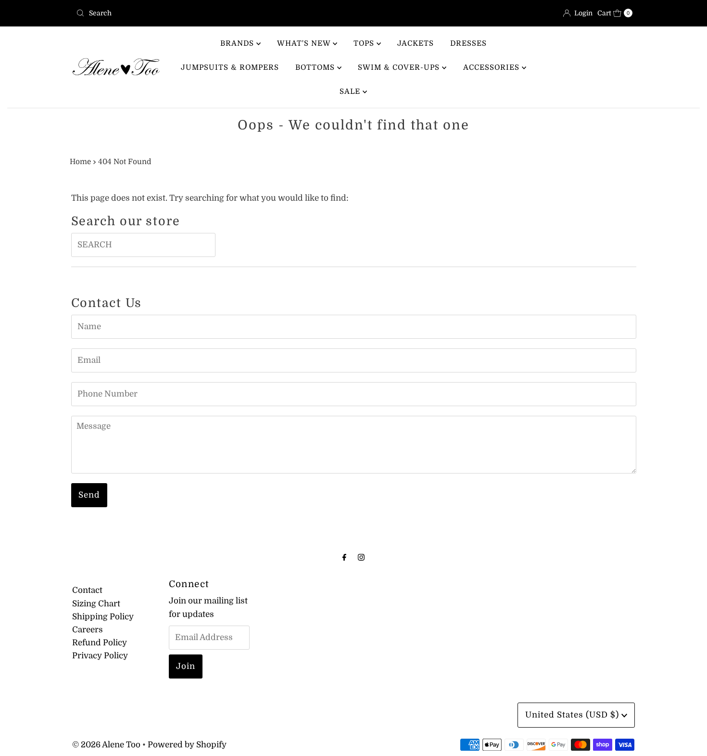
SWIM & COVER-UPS (400, 67)
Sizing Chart (96, 603)
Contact (87, 590)
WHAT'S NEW (305, 43)
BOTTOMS (316, 67)
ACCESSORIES (492, 67)
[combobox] (211, 13)
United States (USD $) (573, 714)
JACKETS (415, 43)
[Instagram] (361, 557)
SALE (351, 91)
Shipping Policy (103, 616)
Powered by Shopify (187, 744)
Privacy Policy (100, 655)
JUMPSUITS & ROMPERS (230, 67)
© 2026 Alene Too (106, 744)
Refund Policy (99, 642)
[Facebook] (344, 557)
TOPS (365, 43)
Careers (87, 629)
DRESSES (468, 43)
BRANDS (238, 43)
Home (80, 161)
